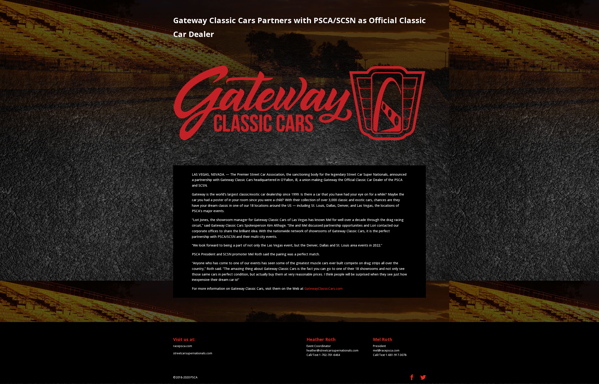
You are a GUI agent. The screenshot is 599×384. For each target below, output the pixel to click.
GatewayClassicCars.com (323, 288)
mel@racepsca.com (386, 350)
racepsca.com (182, 346)
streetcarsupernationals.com (192, 353)
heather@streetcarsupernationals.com (332, 350)
